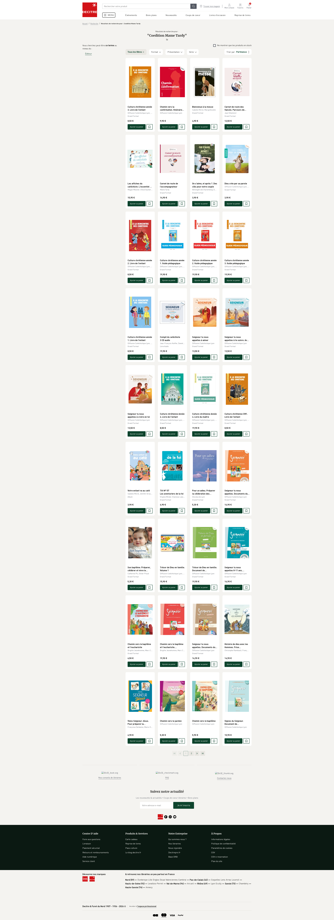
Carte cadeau (131, 839)
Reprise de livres (133, 843)
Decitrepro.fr (174, 852)
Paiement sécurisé (91, 848)
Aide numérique (89, 856)
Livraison (86, 843)
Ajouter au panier (136, 127)
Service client (88, 861)
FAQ (167, 777)
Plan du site (216, 861)
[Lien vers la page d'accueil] (89, 9)
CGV (213, 852)
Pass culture (131, 848)
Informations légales (220, 839)
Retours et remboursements (95, 852)
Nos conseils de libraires (109, 777)
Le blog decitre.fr (133, 852)
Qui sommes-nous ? (177, 839)
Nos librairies (174, 843)
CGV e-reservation (219, 856)
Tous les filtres (135, 52)
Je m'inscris (183, 805)
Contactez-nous (224, 778)
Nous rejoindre (175, 848)
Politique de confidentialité (223, 843)
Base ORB (173, 856)
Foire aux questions (91, 839)
